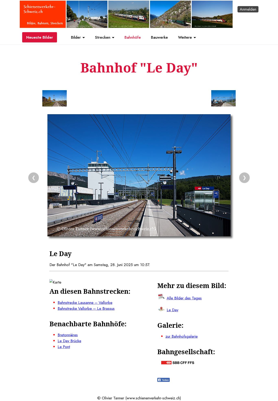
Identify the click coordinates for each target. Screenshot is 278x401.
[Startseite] (43, 26)
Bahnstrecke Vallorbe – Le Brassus (86, 308)
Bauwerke (159, 37)
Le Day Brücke (69, 341)
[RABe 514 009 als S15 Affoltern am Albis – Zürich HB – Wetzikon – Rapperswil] (128, 26)
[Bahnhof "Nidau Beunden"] (87, 26)
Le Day (172, 310)
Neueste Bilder (39, 37)
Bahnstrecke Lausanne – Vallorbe (85, 302)
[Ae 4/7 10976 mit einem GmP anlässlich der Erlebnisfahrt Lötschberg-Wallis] (170, 26)
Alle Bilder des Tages (184, 298)
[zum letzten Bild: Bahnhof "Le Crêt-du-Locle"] (54, 99)
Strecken (102, 37)
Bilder (76, 37)
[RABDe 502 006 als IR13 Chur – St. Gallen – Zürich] (212, 26)
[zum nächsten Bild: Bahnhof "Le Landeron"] (223, 99)
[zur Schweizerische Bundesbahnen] (177, 363)
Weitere (185, 37)
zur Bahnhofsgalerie (181, 336)
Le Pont (64, 347)
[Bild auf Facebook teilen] (163, 380)
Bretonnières (68, 335)
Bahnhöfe (133, 37)
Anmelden (248, 9)
